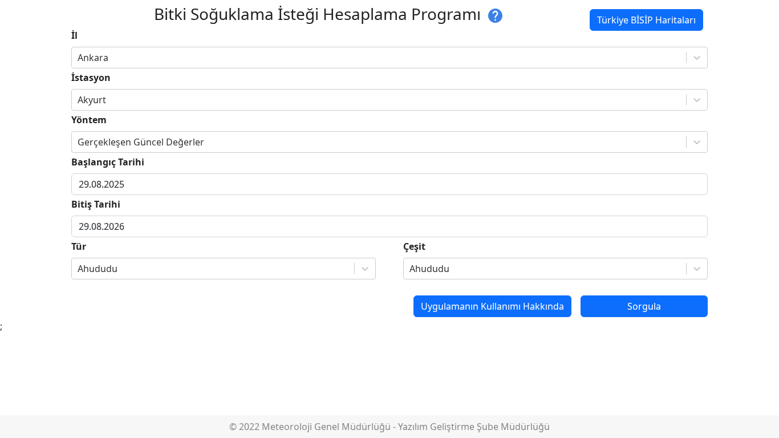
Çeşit (414, 246)
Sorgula (644, 306)
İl (74, 35)
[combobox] (79, 57)
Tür (78, 246)
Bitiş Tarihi (95, 204)
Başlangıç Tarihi (107, 162)
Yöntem (89, 119)
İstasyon (91, 77)
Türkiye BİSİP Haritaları (646, 20)
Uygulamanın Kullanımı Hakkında (492, 306)
